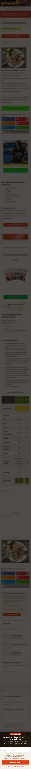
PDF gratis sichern (15, 762)
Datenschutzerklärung (18, 758)
